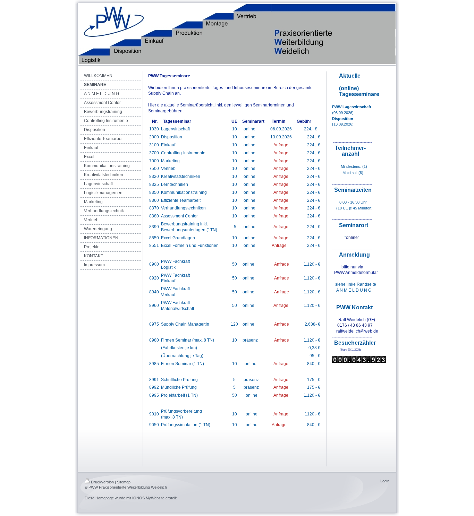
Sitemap (123, 482)
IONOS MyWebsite (148, 498)
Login (384, 481)
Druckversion (102, 482)
